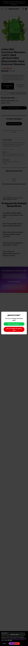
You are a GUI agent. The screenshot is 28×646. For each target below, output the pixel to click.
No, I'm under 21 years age (14, 329)
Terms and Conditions (19, 638)
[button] (2, 9)
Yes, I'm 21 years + (14, 324)
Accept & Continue (14, 643)
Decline (4, 643)
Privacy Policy (10, 638)
